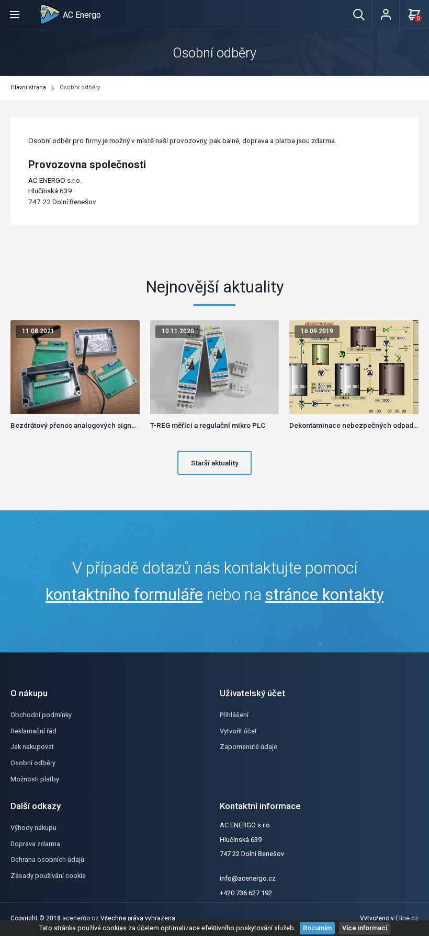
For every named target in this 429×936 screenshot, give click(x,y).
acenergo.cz (80, 918)
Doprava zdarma (35, 844)
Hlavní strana (28, 87)
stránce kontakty (324, 595)
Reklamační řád (33, 731)
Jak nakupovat (32, 747)
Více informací (364, 928)
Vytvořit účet (238, 731)
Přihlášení (234, 715)
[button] (14, 14)
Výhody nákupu (33, 828)
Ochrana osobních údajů (47, 859)
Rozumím (317, 928)
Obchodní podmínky (41, 715)
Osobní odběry (80, 87)
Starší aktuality (215, 463)
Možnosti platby (34, 779)
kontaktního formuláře (124, 595)
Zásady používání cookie (48, 876)
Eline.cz (407, 918)
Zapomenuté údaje (248, 747)
